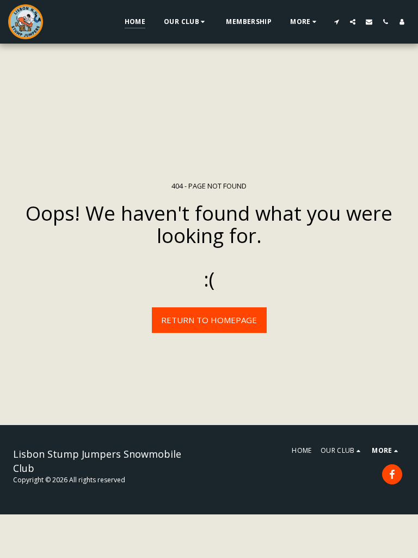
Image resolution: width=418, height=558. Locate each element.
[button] (185, 22)
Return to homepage (209, 319)
